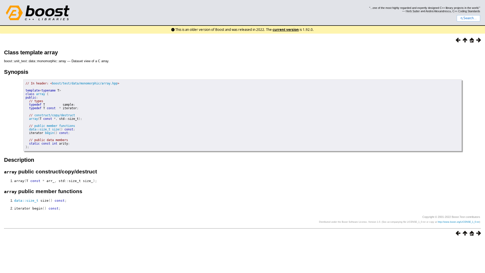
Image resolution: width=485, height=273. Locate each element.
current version (286, 29)
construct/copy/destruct (54, 115)
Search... (470, 18)
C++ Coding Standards (466, 11)
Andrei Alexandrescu (438, 11)
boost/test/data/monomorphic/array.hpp (84, 83)
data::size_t (39, 129)
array (40, 94)
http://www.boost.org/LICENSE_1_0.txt (458, 222)
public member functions (54, 126)
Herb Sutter (413, 11)
